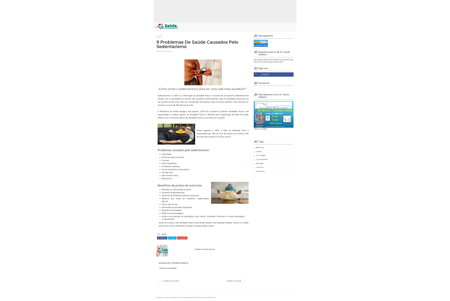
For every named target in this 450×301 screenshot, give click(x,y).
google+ (183, 238)
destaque (260, 171)
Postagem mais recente (171, 281)
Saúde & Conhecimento (164, 51)
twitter (173, 238)
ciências (260, 167)
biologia (260, 163)
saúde (159, 36)
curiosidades (262, 159)
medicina (260, 147)
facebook (162, 238)
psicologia (261, 155)
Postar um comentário (168, 268)
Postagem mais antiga (234, 281)
